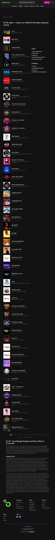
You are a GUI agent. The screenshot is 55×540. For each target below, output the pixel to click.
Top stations (14, 6)
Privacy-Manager (32, 510)
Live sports (26, 6)
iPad (4, 518)
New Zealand (28, 526)
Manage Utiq (31, 508)
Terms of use (31, 502)
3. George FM (34, 55)
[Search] (33, 2)
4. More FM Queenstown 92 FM (38, 57)
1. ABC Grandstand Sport (37, 51)
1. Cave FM (34, 66)
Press (17, 504)
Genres (37, 6)
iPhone (4, 516)
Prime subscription (46, 508)
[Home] (3, 17)
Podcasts (20, 6)
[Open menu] (52, 2)
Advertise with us (19, 506)
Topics (42, 6)
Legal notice (31, 506)
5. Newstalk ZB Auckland (37, 59)
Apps (43, 504)
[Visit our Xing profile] (20, 516)
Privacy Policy (32, 504)
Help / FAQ (44, 506)
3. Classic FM (34, 70)
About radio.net (19, 502)
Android (5, 520)
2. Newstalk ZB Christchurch (38, 68)
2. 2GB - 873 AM (35, 53)
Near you (32, 6)
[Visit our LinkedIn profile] (17, 516)
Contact (43, 502)
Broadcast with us (20, 508)
